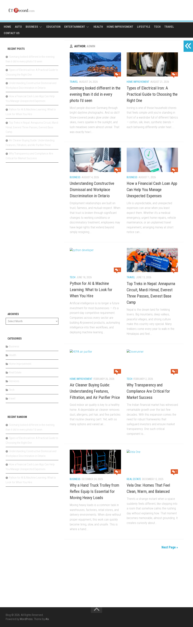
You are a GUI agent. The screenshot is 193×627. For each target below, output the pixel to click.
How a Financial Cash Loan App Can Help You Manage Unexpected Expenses (152, 189)
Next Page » (170, 547)
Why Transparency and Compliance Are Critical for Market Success (148, 391)
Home (7, 26)
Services (14, 381)
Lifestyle (143, 26)
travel (169, 26)
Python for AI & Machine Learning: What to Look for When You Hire (91, 289)
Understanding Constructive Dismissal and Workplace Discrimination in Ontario (92, 189)
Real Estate (134, 479)
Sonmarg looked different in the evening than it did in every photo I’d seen (95, 94)
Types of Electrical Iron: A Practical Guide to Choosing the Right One (152, 94)
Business (32, 26)
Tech (157, 26)
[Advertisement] (32, 239)
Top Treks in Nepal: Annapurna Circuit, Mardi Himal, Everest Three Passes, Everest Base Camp (32, 127)
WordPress (26, 619)
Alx (47, 619)
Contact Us (12, 33)
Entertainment (74, 26)
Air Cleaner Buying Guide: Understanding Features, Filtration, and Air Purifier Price (95, 391)
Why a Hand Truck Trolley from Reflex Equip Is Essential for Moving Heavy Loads (94, 491)
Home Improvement (120, 26)
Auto (18, 26)
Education (53, 26)
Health (98, 26)
